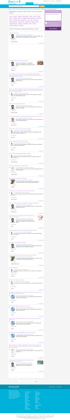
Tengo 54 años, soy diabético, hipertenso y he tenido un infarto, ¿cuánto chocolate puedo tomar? (25, 319)
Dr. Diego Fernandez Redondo (21, 34)
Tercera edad (59, 386)
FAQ (44, 414)
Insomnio (37, 21)
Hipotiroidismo (27, 21)
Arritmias (19, 16)
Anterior (16, 381)
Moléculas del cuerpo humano (27, 409)
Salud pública (51, 3)
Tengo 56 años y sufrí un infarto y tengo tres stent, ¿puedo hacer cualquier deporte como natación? (21, 360)
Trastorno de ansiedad (13, 25)
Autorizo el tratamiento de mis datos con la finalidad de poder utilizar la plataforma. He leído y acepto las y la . (53, 24)
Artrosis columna (25, 16)
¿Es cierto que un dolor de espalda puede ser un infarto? (20, 153)
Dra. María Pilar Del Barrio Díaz (19, 142)
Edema (11, 20)
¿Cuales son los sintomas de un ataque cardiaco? (18, 165)
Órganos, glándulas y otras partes (27, 396)
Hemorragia (36, 20)
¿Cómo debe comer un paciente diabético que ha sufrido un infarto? (22, 332)
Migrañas (20, 23)
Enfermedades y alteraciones (28, 392)
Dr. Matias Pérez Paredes (18, 93)
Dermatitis (15, 18)
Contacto (53, 414)
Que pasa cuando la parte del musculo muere (18, 178)
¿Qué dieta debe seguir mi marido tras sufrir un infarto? (19, 306)
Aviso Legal (48, 414)
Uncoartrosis (21, 25)
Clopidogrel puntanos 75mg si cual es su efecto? (18, 60)
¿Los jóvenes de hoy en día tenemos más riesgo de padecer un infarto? (23, 230)
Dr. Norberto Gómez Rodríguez (21, 180)
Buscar (43, 6)
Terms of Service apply (47, 417)
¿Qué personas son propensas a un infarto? (17, 242)
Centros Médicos (36, 3)
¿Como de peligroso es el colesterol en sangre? (18, 141)
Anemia (11, 16)
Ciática (11, 18)
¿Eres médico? (59, 1)
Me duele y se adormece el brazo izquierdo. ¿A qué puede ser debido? (22, 255)
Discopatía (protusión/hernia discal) (29, 18)
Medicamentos (42, 3)
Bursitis (31, 16)
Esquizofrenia (23, 20)
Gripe (31, 20)
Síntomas (26, 394)
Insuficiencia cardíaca (13, 23)
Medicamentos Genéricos (27, 401)
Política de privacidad (54, 25)
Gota (28, 20)
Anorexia (15, 16)
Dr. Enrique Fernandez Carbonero (22, 295)
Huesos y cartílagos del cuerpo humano (27, 404)
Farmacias (46, 3)
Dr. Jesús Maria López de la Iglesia (20, 130)
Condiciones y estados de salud (37, 395)
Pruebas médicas (26, 399)
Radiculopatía (25, 23)
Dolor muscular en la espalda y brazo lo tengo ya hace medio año (21, 190)
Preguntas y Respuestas (29, 3)
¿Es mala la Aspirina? (13, 267)
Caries (35, 16)
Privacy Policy (39, 417)
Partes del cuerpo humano (38, 392)
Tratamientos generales (37, 398)
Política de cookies (28, 414)
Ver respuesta (40, 43)
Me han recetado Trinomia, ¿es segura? (16, 280)
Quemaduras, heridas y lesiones (37, 400)
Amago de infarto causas (14, 33)
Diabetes (19, 18)
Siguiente (36, 381)
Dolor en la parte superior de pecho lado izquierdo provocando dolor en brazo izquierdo (26, 116)
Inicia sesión (47, 1)
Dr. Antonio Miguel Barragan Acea (22, 167)
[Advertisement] (17, 51)
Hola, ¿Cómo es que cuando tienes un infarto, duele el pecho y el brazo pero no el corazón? (21, 216)
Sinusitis (34, 23)
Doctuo (14, 2)
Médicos (24, 3)
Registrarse (52, 1)
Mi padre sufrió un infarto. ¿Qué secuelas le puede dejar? (20, 128)
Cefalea (38, 16)
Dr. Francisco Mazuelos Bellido (21, 118)
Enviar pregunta (53, 28)
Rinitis (30, 23)
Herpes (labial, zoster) (13, 21)
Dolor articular (38, 18)
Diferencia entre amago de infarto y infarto (17, 103)
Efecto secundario (16, 20)
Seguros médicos (52, 386)
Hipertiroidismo (21, 21)
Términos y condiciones (37, 414)
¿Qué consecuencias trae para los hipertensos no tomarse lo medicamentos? (24, 203)
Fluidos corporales (37, 408)
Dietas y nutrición (26, 407)
